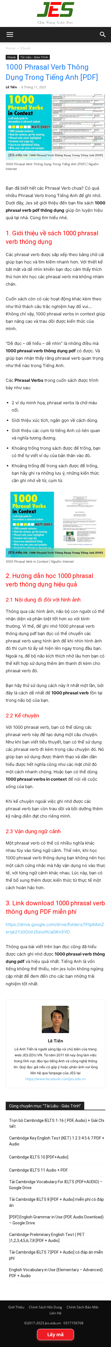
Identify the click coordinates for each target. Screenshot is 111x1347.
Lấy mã (55, 1334)
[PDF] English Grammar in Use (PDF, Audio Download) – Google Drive (56, 1220)
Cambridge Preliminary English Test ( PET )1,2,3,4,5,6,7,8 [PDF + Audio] (47, 1237)
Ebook (25, 48)
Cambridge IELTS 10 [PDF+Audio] (38, 1157)
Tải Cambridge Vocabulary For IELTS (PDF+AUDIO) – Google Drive (55, 1185)
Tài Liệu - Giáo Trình (34, 57)
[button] (103, 34)
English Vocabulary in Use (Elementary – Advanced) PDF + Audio (56, 1273)
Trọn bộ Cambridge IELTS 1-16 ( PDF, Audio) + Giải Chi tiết (56, 1123)
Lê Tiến (11, 87)
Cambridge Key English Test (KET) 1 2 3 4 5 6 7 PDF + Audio (56, 1141)
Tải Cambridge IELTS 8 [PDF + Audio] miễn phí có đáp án (56, 1202)
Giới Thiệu (16, 1307)
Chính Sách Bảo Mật (82, 1307)
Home (10, 48)
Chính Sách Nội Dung (45, 1307)
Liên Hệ (55, 1313)
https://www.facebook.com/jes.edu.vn (55, 1079)
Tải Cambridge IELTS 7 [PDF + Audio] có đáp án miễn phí (56, 1255)
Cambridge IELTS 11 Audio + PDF (38, 1170)
